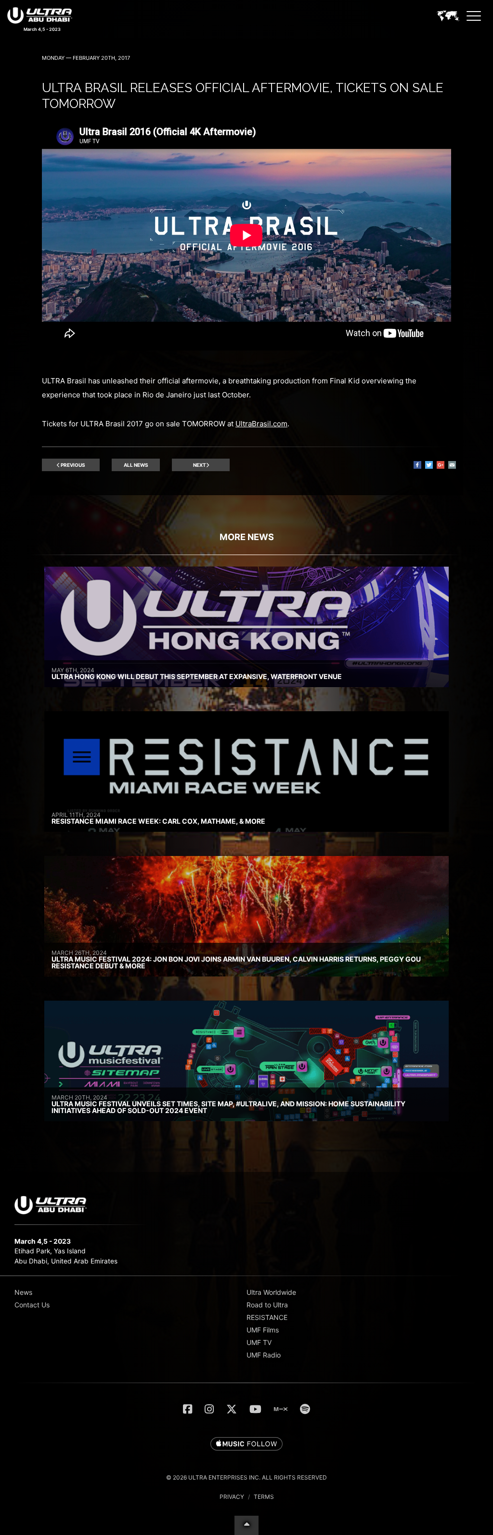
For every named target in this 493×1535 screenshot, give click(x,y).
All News (136, 465)
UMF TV (259, 1342)
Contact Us (32, 1305)
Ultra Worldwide (271, 1292)
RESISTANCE (266, 1317)
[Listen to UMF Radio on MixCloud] (280, 1409)
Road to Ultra (267, 1305)
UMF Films (262, 1330)
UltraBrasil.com (261, 423)
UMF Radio (263, 1355)
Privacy (232, 1496)
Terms (264, 1496)
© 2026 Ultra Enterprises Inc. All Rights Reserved (246, 1477)
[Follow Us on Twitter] (231, 1409)
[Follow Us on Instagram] (209, 1409)
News (23, 1292)
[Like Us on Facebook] (187, 1409)
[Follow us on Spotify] (305, 1409)
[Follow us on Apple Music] (246, 1444)
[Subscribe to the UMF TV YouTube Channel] (255, 1409)
